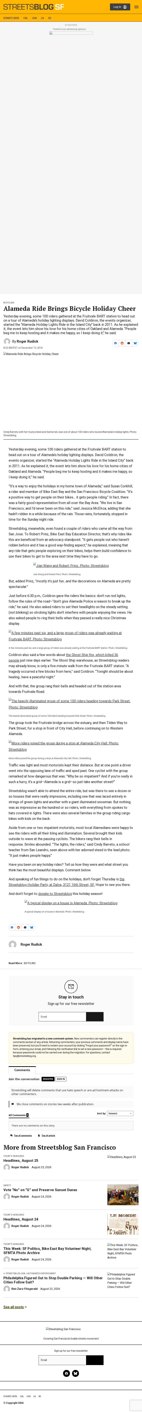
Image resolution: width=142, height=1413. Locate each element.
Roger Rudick (27, 341)
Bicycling (8, 302)
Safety (7, 1185)
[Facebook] (66, 1373)
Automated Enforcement (41, 1273)
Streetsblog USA (15, 1273)
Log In (117, 7)
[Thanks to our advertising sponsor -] (71, 161)
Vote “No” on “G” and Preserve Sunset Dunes (40, 1190)
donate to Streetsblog (55, 894)
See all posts (13, 1307)
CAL (25, 18)
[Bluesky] (75, 1373)
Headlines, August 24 (20, 1219)
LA (42, 18)
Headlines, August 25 (20, 1160)
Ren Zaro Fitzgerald (24, 1289)
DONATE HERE (11, 18)
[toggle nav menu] (136, 7)
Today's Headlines (13, 1156)
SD (49, 18)
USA (34, 18)
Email (44, 1016)
